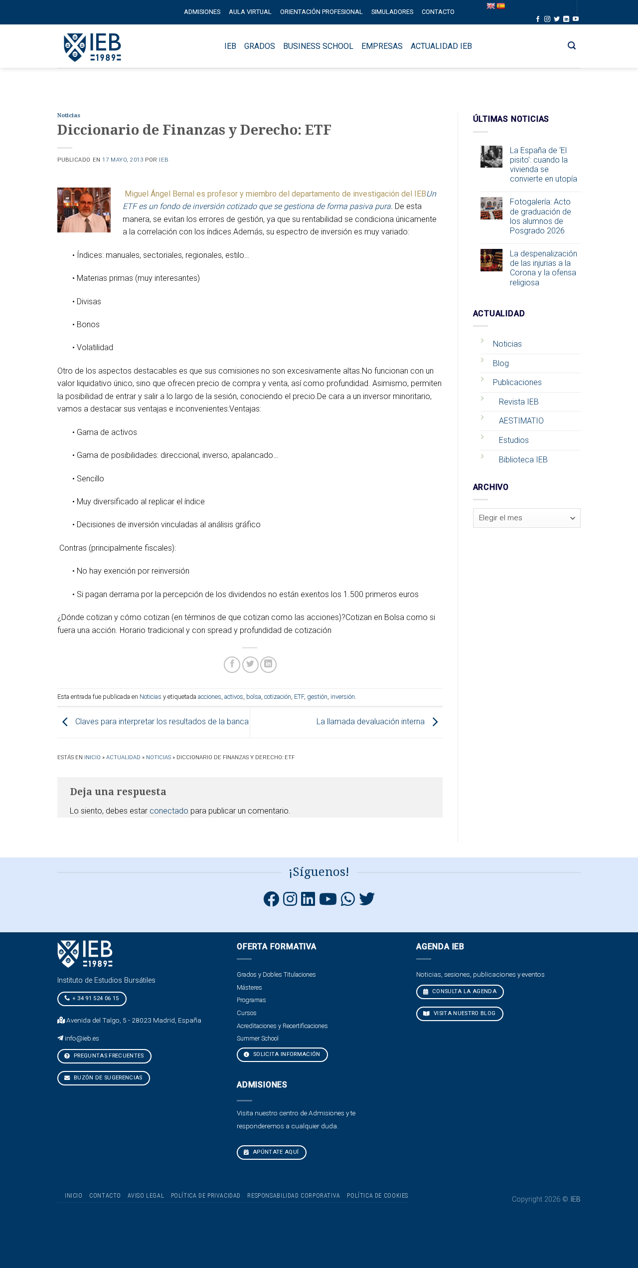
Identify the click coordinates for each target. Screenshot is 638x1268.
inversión (342, 696)
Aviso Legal (146, 1195)
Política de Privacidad (206, 1195)
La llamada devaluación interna (372, 722)
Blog (501, 363)
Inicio (92, 757)
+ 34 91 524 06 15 (95, 998)
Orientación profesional (321, 11)
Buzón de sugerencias (107, 1077)
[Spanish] (500, 6)
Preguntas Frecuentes (108, 1056)
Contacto (438, 11)
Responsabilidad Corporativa (293, 1195)
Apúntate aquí (275, 1152)
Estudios (514, 440)
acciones (209, 696)
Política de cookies (377, 1195)
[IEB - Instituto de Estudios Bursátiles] (93, 46)
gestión (317, 696)
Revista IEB (519, 402)
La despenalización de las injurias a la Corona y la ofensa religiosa (543, 268)
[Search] (572, 45)
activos (233, 696)
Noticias (68, 115)
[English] (490, 6)
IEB (163, 160)
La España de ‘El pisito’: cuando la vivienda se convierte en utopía (543, 165)
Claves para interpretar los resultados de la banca (161, 722)
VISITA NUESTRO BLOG (464, 1013)
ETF (299, 696)
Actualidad (123, 757)
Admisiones (202, 11)
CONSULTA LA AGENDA (463, 991)
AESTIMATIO (521, 420)
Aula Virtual (250, 11)
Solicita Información (286, 1054)
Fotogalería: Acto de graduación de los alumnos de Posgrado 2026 (540, 216)
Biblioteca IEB (523, 459)
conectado (169, 811)
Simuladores (392, 11)
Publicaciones (517, 382)
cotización (277, 696)
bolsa (253, 696)
